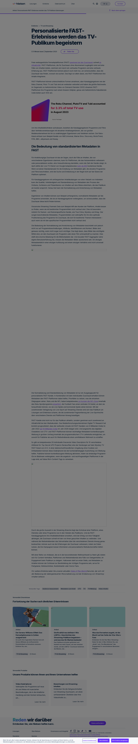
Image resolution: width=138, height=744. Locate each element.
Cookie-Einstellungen (89, 740)
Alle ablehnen (103, 740)
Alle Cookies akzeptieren (120, 740)
